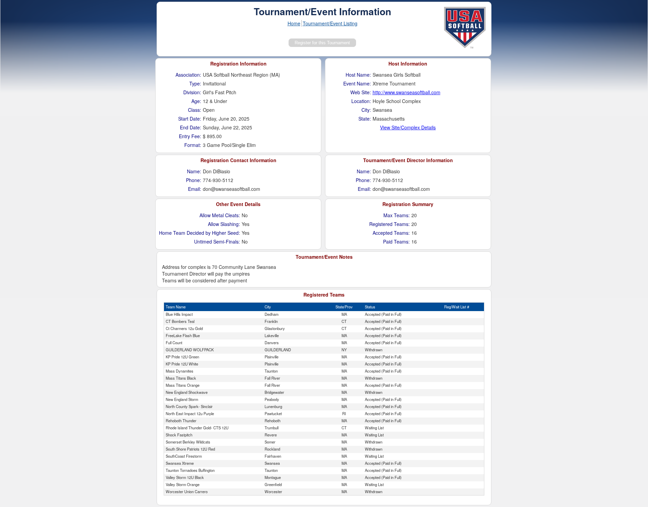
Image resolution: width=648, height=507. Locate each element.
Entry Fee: (190, 136)
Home (294, 23)
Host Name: (358, 74)
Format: (192, 145)
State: (364, 118)
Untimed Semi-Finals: (217, 241)
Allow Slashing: (224, 224)
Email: (194, 188)
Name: (194, 171)
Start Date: (189, 118)
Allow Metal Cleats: (219, 215)
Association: (188, 74)
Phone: (193, 180)
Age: (196, 101)
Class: (194, 109)
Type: (195, 83)
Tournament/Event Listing (330, 23)
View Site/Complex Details (408, 127)
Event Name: (357, 83)
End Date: (190, 127)
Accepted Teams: (391, 232)
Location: (361, 101)
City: (366, 109)
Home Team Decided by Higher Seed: (199, 232)
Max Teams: (396, 215)
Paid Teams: (396, 241)
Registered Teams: (389, 224)
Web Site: (360, 92)
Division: (192, 92)
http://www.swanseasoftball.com (406, 92)
